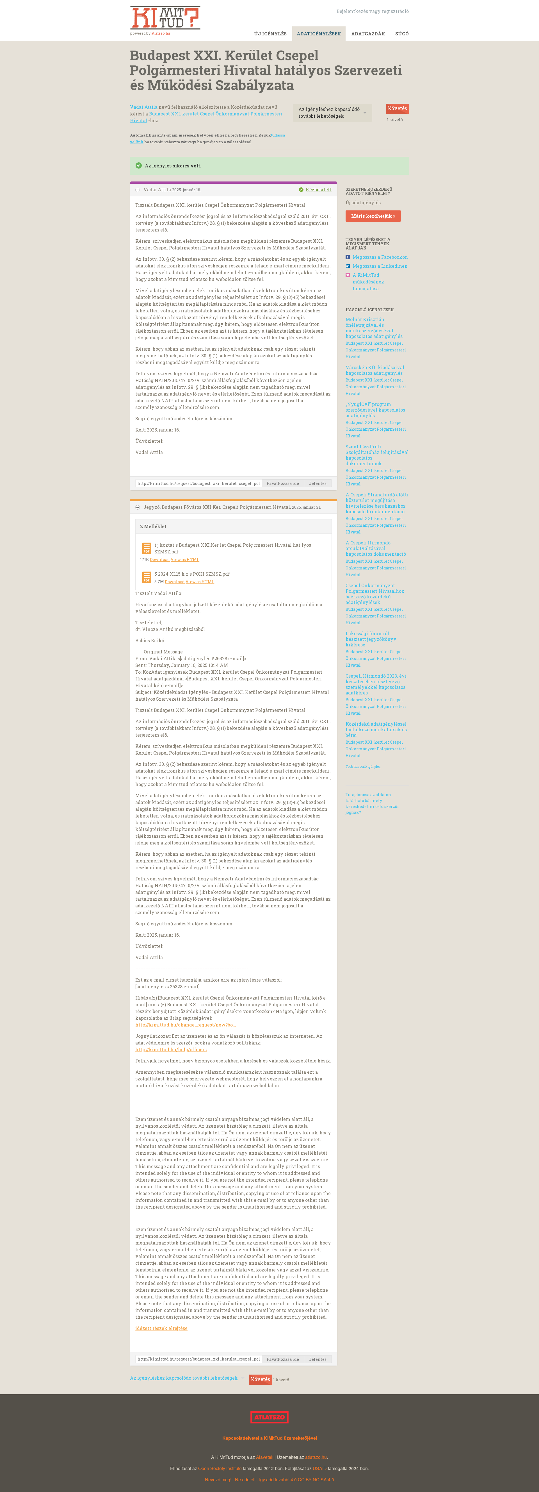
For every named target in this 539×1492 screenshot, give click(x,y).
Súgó (402, 34)
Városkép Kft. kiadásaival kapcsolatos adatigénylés (375, 370)
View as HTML (185, 559)
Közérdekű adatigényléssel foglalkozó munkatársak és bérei (376, 729)
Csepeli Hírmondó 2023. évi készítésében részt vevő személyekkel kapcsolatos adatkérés (376, 684)
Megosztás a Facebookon (380, 257)
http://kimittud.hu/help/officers (171, 1049)
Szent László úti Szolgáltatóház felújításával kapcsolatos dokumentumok (377, 455)
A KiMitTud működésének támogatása (368, 281)
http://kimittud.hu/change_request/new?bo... (185, 1025)
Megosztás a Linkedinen (380, 266)
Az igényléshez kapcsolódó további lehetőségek (329, 112)
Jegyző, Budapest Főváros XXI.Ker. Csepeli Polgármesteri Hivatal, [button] (217, 507)
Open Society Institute (220, 1468)
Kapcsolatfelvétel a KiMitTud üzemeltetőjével (269, 1438)
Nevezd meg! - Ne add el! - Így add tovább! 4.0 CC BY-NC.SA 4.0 (269, 1479)
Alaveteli (264, 1457)
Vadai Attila (143, 107)
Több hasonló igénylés (363, 766)
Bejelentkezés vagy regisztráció (373, 11)
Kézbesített (319, 189)
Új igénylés (270, 34)
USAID (320, 1468)
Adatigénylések (319, 34)
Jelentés (317, 483)
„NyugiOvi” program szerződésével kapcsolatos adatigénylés (375, 409)
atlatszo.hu (160, 33)
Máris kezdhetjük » (373, 216)
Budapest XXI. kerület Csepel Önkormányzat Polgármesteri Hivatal (376, 349)
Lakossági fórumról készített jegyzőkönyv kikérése (371, 639)
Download (160, 559)
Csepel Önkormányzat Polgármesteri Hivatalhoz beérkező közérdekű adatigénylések (375, 593)
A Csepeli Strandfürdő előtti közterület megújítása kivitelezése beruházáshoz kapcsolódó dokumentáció (377, 503)
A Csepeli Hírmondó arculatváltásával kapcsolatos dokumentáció (376, 548)
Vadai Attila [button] (157, 189)
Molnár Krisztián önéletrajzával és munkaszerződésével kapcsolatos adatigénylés (374, 327)
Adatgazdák (368, 34)
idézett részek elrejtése (161, 1328)
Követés (397, 108)
